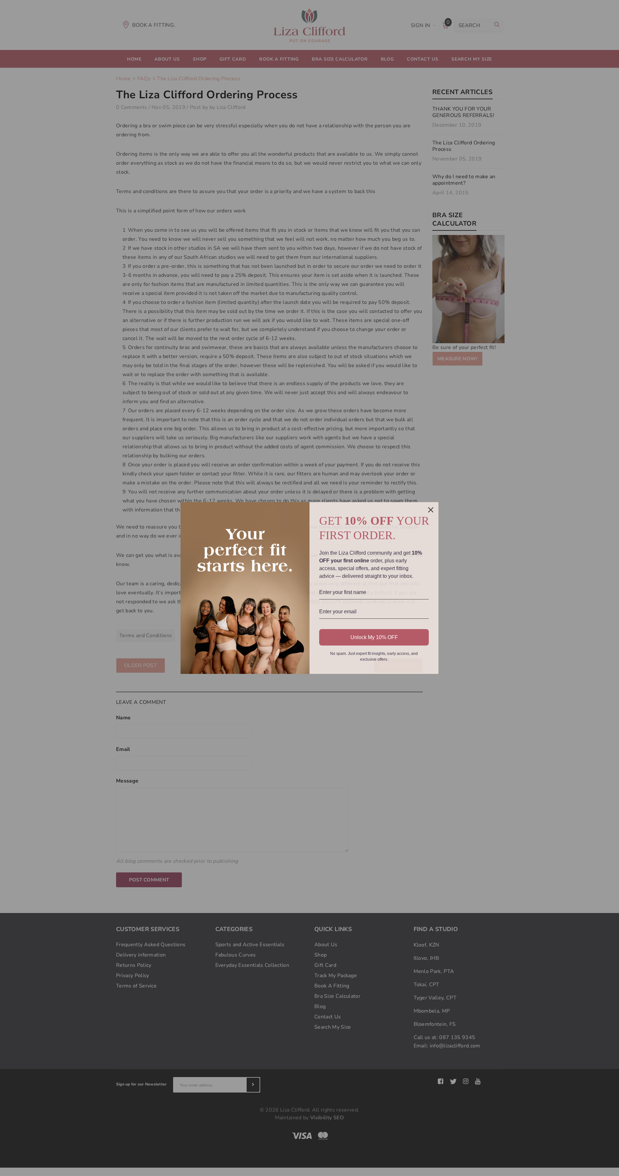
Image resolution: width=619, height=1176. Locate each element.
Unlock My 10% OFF (374, 637)
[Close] (430, 510)
